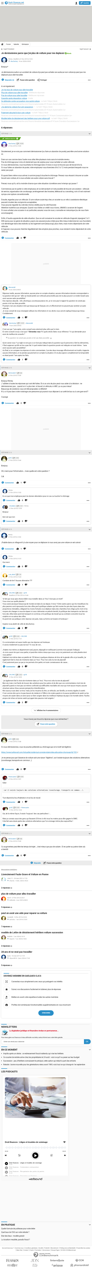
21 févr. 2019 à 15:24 (15, 577)
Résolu (69, 53)
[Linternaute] (57, 1260)
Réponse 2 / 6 (6, 368)
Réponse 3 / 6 (6, 452)
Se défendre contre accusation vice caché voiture (20, 101)
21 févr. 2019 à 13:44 (14, 460)
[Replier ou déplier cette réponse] (90, 133)
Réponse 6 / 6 (6, 833)
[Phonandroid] (79, 1265)
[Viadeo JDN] (35, 1265)
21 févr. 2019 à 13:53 (15, 508)
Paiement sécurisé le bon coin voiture (15, 113)
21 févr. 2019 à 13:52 (15, 492)
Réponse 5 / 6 (6, 734)
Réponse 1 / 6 (6, 134)
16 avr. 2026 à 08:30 (15, 290)
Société (41, 1248)
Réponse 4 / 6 (6, 529)
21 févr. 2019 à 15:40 (14, 375)
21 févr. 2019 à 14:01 (15, 779)
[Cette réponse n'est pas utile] (24, 238)
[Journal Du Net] (35, 1260)
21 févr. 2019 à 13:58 (14, 741)
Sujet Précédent (8, 49)
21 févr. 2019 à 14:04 (15, 810)
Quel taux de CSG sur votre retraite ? (15, 1232)
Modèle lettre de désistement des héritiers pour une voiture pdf (25, 118)
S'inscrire (46, 1013)
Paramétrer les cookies (83, 1248)
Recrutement (54, 1248)
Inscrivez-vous (19, 1248)
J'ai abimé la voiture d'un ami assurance (17, 107)
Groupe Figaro (55, 1250)
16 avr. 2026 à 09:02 (25, 61)
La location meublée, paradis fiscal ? (15, 1239)
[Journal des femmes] (12, 1260)
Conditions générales (31, 1248)
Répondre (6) (9, 80)
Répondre (37, 863)
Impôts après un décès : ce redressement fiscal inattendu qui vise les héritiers (33, 1053)
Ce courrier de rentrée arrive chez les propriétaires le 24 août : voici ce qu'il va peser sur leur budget (41, 1057)
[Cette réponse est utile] (17, 238)
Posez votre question (27, 80)
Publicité (46, 1248)
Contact (25, 1250)
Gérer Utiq (19, 1250)
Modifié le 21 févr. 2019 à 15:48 (18, 595)
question (86, 3)
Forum (8, 44)
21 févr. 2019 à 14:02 (14, 537)
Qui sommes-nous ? (8, 1248)
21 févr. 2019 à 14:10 (15, 559)
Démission (25, 44)
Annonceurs (46, 1250)
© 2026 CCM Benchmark (68, 1250)
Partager (43, 80)
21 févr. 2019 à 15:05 (14, 146)
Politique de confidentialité (67, 1248)
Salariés (16, 44)
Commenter (9, 238)
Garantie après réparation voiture (14, 98)
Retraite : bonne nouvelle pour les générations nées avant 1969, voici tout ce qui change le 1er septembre (44, 1064)
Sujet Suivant (84, 49)
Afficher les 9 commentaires (47, 710)
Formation (38, 1250)
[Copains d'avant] (12, 1265)
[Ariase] (57, 1265)
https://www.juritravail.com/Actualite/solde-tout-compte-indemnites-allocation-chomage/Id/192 (39, 752)
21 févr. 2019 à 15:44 (14, 841)
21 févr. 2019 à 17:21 (15, 639)
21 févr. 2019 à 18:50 (15, 677)
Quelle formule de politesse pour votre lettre (18, 1228)
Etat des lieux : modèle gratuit (12, 1236)
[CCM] (79, 1260)
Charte (32, 1250)
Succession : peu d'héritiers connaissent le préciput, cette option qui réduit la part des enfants (39, 1061)
